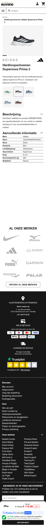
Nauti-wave (7, 472)
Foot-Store (7, 451)
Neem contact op (23, 306)
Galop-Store (7, 454)
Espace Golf (7, 448)
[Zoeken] (9, 11)
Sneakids (28, 454)
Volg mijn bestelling (11, 392)
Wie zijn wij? (7, 407)
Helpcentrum (8, 389)
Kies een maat (23, 522)
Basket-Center (8, 439)
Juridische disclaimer (11, 420)
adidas (10, 60)
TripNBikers (29, 469)
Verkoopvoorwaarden (11, 414)
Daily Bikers (7, 442)
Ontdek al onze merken (23, 284)
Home (5, 17)
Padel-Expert (8, 478)
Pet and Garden (31, 442)
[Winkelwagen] (43, 4)
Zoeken (14, 10)
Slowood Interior (31, 445)
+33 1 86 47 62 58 (23, 314)
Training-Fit (29, 460)
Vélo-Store (29, 472)
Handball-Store (9, 460)
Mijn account (7, 386)
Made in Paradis (9, 469)
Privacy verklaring (10, 429)
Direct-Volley (8, 445)
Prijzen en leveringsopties (13, 426)
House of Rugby (9, 463)
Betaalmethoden (9, 423)
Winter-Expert (30, 475)
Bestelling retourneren (12, 395)
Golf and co (7, 457)
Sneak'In (28, 451)
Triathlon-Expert (31, 466)
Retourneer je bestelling (23, 354)
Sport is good (30, 457)
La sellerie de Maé (10, 466)
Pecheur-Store (30, 439)
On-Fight (6, 475)
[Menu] (3, 11)
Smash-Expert (30, 448)
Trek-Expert (29, 463)
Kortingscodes (8, 398)
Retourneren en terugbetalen (15, 417)
